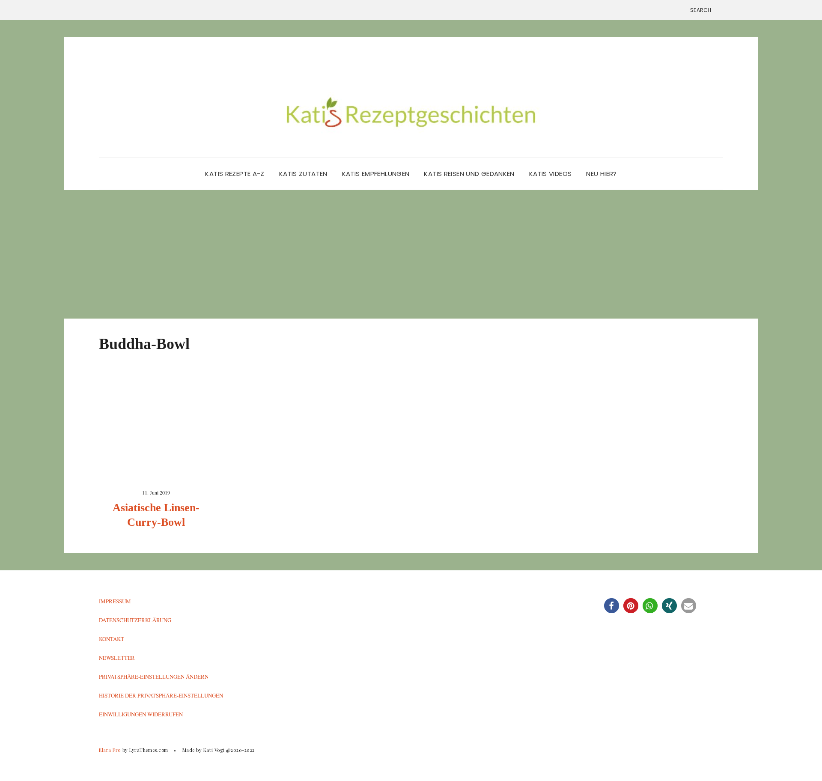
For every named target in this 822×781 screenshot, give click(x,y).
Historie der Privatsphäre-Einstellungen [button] (161, 695)
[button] (611, 605)
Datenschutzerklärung (135, 620)
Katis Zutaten (303, 173)
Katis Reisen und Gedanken (469, 173)
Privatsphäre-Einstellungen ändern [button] (153, 676)
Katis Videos (550, 173)
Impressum (115, 601)
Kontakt (111, 639)
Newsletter (117, 658)
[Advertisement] (411, 254)
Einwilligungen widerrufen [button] (141, 714)
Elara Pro (110, 750)
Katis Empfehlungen (376, 173)
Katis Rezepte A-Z (234, 173)
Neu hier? (601, 173)
